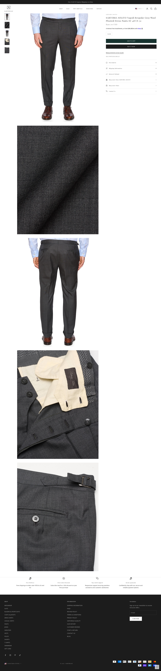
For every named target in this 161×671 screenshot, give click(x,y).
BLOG (69, 636)
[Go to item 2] (7, 25)
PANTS (6, 624)
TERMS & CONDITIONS (74, 615)
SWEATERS (7, 630)
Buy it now (131, 46)
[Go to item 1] (7, 16)
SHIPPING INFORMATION (74, 605)
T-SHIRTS (7, 642)
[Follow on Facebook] (5, 655)
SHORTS (7, 639)
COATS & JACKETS (9, 615)
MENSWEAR (8, 605)
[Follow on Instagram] (10, 655)
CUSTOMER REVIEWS (73, 627)
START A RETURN (72, 630)
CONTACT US (71, 633)
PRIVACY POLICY (72, 618)
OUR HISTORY (71, 624)
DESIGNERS (89, 8)
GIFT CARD (7, 649)
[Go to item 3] (7, 33)
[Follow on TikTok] (20, 655)
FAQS (68, 608)
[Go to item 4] (7, 41)
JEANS (6, 627)
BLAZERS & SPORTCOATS (12, 612)
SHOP (61, 8)
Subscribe (135, 619)
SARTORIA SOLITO (111, 14)
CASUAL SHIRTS (9, 621)
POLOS (6, 636)
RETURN (99, 8)
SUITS (6, 608)
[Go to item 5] (7, 50)
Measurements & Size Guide (115, 53)
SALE (67, 8)
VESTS (6, 633)
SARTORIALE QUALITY (73, 621)
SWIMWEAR (8, 645)
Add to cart (131, 41)
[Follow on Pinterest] (15, 655)
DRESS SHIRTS (8, 618)
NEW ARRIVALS (77, 8)
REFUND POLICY (72, 612)
